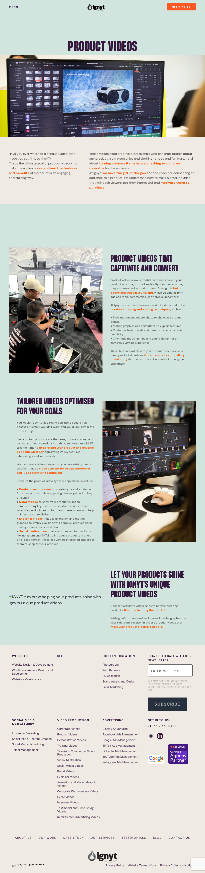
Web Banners (111, 670)
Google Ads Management (119, 740)
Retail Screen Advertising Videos (78, 817)
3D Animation (111, 675)
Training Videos (67, 745)
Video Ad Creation (69, 760)
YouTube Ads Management (120, 756)
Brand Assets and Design (118, 681)
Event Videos (65, 797)
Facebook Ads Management (120, 734)
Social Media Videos (70, 765)
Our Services (103, 837)
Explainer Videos (68, 777)
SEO (60, 656)
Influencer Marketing (25, 733)
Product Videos (67, 734)
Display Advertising (115, 728)
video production (73, 720)
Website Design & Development (32, 664)
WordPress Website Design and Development (32, 672)
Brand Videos (66, 771)
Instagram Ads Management (121, 762)
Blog (157, 837)
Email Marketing (112, 687)
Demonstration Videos (71, 740)
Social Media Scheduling (28, 744)
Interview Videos (68, 802)
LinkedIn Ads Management (120, 751)
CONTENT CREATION (118, 656)
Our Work (47, 837)
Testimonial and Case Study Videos (75, 809)
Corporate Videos (68, 728)
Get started (181, 7)
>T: (162, 726)
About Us (23, 837)
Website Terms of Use (142, 865)
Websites (20, 656)
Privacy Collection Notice (176, 865)
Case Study (73, 837)
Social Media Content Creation (32, 738)
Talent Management (25, 749)
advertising (113, 720)
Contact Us (179, 837)
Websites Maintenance (26, 679)
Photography (111, 664)
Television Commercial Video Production (75, 753)
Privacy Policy (115, 865)
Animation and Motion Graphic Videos (76, 784)
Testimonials (134, 837)
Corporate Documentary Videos (77, 791)
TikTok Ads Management (118, 745)
